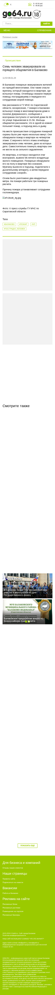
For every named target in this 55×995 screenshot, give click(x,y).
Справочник (44, 30)
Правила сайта (9, 879)
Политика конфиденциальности (14, 935)
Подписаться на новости (13, 882)
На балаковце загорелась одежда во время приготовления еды (27, 444)
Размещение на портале (13, 911)
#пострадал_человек (14, 229)
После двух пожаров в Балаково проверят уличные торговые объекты (27, 768)
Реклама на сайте (16, 899)
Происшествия (13, 60)
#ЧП (33, 224)
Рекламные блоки (10, 904)
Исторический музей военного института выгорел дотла (25, 822)
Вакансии (10, 888)
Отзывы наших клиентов (13, 868)
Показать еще (27, 845)
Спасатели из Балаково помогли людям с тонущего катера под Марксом (26, 552)
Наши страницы (15, 873)
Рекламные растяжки (11, 908)
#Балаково (9, 224)
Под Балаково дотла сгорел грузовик (24, 497)
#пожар (23, 224)
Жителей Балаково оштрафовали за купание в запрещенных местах (23, 714)
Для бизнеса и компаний (21, 863)
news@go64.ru (13, 984)
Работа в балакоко (10, 893)
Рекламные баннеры (11, 915)
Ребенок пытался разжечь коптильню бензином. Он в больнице (24, 660)
